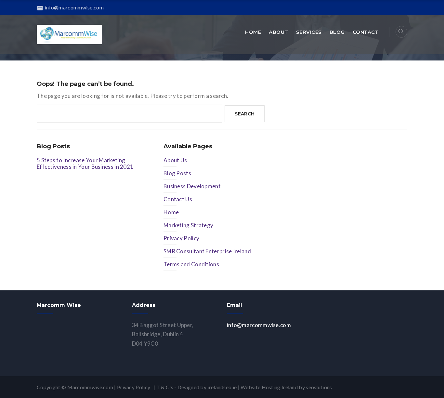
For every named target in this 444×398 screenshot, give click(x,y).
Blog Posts (177, 173)
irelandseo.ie (222, 387)
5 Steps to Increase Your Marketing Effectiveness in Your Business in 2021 (85, 163)
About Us (175, 160)
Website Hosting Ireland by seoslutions (286, 387)
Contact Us (177, 199)
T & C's (164, 387)
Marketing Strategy (188, 225)
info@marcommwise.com (70, 7)
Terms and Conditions (191, 264)
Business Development (192, 186)
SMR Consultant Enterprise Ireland (207, 251)
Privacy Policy (181, 238)
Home (171, 212)
